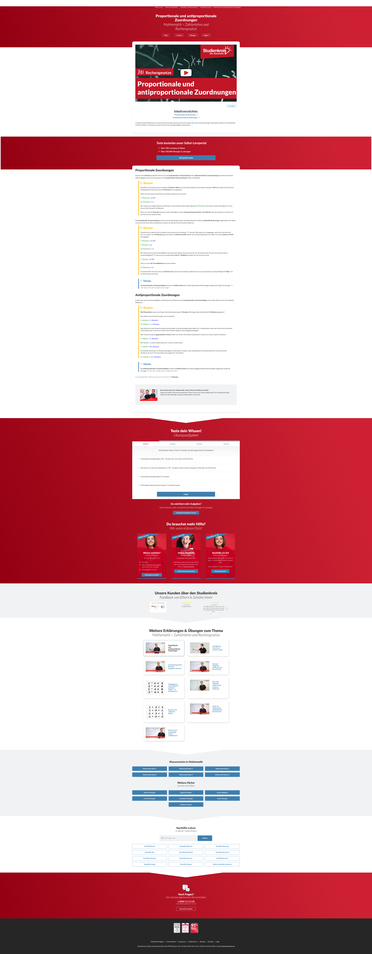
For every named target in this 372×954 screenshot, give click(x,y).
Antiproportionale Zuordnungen (185, 117)
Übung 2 (172, 444)
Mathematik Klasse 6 (186, 769)
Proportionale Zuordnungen (185, 115)
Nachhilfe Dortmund (222, 852)
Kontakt (210, 941)
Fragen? (206, 35)
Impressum (182, 941)
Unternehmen (171, 941)
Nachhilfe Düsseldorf (186, 852)
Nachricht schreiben (186, 909)
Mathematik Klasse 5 (149, 769)
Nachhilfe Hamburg (149, 858)
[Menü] (165, 605)
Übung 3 (199, 444)
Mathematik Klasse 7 (222, 769)
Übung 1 (146, 444)
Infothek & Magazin (157, 941)
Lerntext (179, 35)
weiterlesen (214, 614)
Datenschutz (193, 941)
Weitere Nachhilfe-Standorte (222, 864)
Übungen (193, 35)
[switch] (163, 607)
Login (218, 941)
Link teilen (231, 106)
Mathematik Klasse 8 (149, 775)
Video (166, 35)
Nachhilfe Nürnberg (222, 846)
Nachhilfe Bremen (222, 858)
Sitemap (202, 941)
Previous (173, 608)
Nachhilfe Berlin (149, 846)
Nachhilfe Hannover (185, 858)
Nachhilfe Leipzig (149, 864)
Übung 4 (226, 444)
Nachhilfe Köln (149, 852)
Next (227, 608)
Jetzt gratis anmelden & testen (186, 513)
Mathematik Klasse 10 (222, 775)
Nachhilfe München (186, 846)
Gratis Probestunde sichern (186, 571)
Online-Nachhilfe (189, 566)
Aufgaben (222, 792)
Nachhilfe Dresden (186, 864)
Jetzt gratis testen (186, 158)
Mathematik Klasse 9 (186, 775)
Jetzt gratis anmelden (152, 575)
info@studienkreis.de (228, 946)
